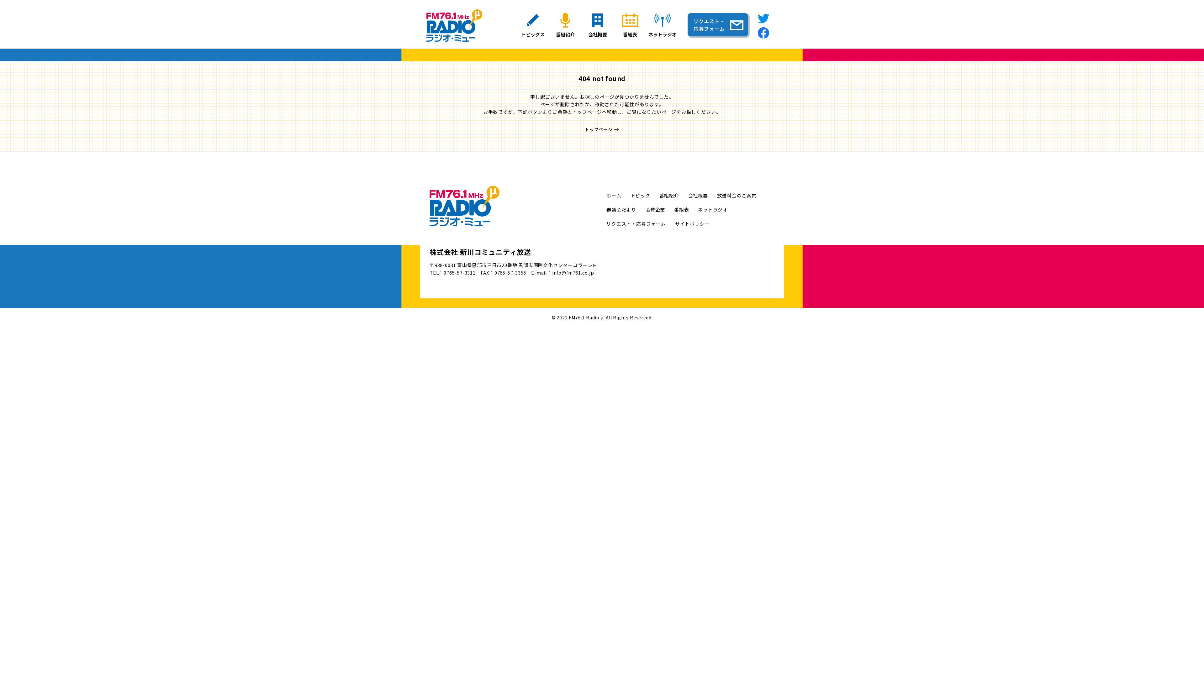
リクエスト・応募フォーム (636, 223)
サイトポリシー (692, 223)
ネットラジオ (713, 209)
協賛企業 (655, 209)
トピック (640, 195)
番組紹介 (669, 195)
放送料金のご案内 (737, 195)
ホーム (613, 195)
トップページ (599, 129)
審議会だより (621, 209)
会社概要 (698, 195)
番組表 (681, 209)
